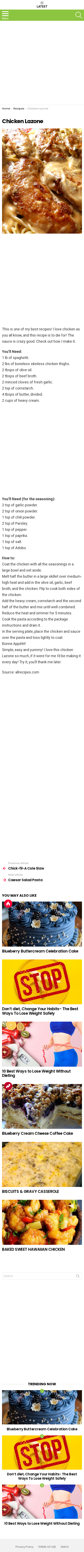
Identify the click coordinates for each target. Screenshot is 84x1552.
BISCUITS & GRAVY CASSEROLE (30, 1191)
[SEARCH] (78, 15)
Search (78, 1276)
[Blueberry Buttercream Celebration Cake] (42, 924)
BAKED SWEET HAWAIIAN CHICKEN (33, 1249)
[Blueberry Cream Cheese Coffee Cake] (42, 1106)
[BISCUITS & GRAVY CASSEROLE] (42, 1164)
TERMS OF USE (47, 1547)
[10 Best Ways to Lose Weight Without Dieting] (42, 1044)
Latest (42, 6)
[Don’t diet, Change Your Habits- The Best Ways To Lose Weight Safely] (42, 981)
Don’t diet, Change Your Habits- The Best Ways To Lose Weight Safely (40, 1011)
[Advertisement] (42, 63)
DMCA (65, 1547)
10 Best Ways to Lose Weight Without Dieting (36, 1073)
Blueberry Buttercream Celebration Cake (40, 951)
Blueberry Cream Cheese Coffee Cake (37, 1133)
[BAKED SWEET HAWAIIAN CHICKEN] (42, 1222)
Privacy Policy (24, 1547)
